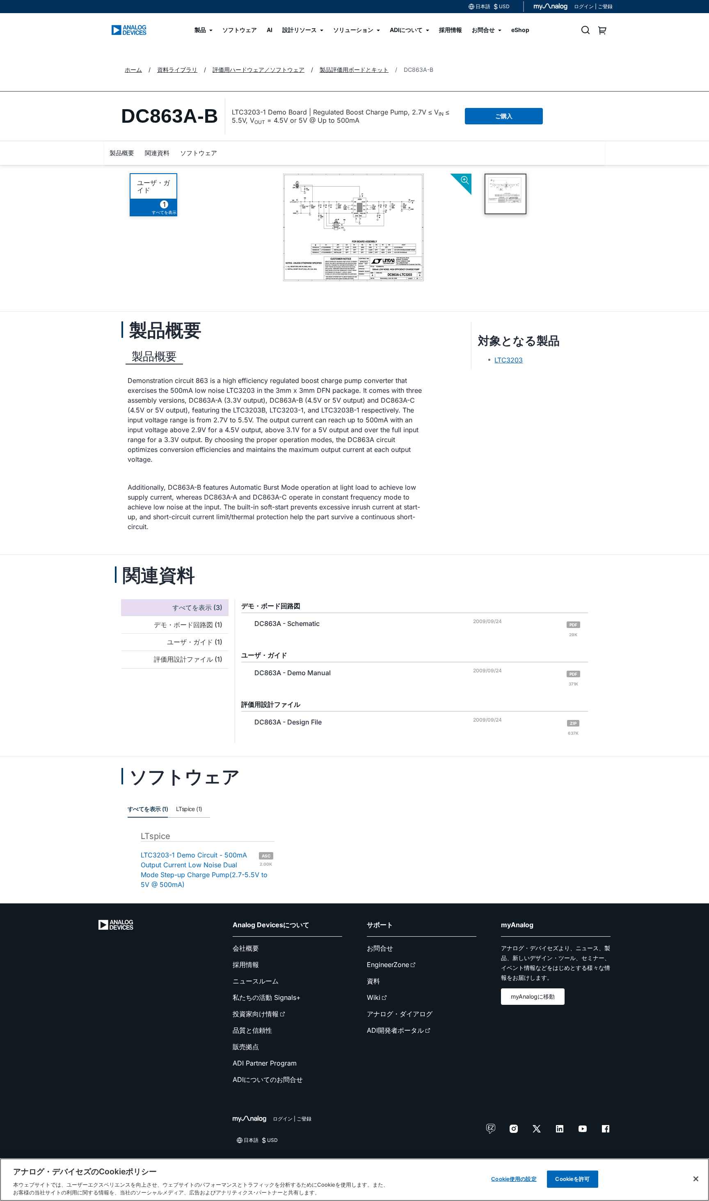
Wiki (373, 997)
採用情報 (246, 964)
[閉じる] (696, 1179)
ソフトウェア (198, 153)
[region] (354, 1179)
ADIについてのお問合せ (268, 1079)
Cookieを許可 (572, 1179)
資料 (373, 981)
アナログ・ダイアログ (399, 1014)
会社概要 (246, 948)
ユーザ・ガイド (153, 186)
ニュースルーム (256, 981)
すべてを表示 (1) (148, 808)
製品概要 (122, 153)
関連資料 (157, 153)
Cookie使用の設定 (513, 1179)
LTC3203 (508, 360)
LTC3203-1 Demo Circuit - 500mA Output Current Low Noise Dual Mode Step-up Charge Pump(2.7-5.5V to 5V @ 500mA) (206, 870)
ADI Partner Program (265, 1063)
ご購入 (503, 115)
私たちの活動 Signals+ (267, 997)
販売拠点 (246, 1047)
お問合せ (380, 948)
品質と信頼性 (252, 1030)
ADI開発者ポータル (395, 1030)
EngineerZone (388, 964)
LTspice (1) (189, 808)
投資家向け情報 (256, 1014)
